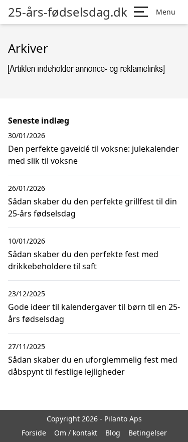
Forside (34, 432)
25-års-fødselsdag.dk (67, 12)
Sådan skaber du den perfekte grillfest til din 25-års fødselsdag (92, 207)
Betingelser (147, 432)
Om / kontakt (75, 432)
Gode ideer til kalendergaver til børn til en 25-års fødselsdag (94, 312)
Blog (112, 432)
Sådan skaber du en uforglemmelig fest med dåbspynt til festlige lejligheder (92, 365)
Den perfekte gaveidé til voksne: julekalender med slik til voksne (93, 154)
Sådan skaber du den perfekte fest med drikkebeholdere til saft (83, 260)
